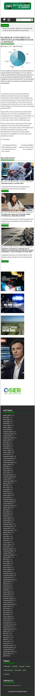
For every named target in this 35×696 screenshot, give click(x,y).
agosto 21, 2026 (7, 181)
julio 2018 (6, 608)
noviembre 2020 (8, 551)
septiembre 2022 (8, 505)
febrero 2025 (7, 452)
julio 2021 (6, 534)
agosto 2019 (7, 582)
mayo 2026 (6, 421)
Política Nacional (8, 670)
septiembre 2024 (8, 462)
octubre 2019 (7, 577)
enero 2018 (6, 621)
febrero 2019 (7, 594)
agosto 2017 (7, 631)
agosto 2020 (7, 557)
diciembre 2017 (7, 623)
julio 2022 (6, 510)
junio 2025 (6, 444)
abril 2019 (6, 590)
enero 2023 (6, 497)
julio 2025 (6, 442)
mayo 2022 (6, 514)
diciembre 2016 (7, 645)
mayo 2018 (6, 612)
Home (4, 28)
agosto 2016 (7, 654)
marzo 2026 (6, 425)
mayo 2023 (6, 489)
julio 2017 (6, 633)
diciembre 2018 (7, 598)
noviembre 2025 (8, 434)
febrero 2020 (7, 569)
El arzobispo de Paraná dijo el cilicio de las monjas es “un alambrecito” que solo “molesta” (9, 148)
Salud (24, 670)
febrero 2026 (7, 427)
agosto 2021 (7, 532)
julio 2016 (6, 656)
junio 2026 (6, 419)
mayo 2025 (6, 446)
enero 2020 (6, 571)
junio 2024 (6, 468)
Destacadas (7, 666)
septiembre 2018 (8, 604)
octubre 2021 (7, 528)
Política (28, 666)
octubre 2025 (7, 436)
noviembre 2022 (8, 501)
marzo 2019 (6, 592)
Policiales (21, 666)
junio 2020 (6, 561)
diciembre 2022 (7, 499)
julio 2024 (6, 466)
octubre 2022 (7, 503)
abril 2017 (6, 639)
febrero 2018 (7, 619)
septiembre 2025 (8, 438)
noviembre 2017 (8, 625)
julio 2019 (6, 584)
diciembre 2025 (7, 431)
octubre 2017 (7, 627)
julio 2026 (6, 417)
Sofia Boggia (19, 46)
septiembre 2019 (8, 579)
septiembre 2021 (8, 530)
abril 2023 (6, 491)
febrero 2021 (7, 545)
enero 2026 (6, 429)
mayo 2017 (6, 637)
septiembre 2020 (8, 555)
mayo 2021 (6, 538)
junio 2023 (6, 487)
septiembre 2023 (8, 481)
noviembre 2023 (8, 477)
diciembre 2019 (7, 573)
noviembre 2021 (8, 526)
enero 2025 (6, 454)
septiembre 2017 (8, 629)
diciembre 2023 (7, 475)
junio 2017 (6, 635)
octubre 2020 (7, 553)
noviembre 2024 (8, 458)
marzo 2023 (6, 493)
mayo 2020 (6, 563)
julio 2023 (6, 485)
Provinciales (11, 28)
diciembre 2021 (7, 524)
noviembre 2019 (8, 575)
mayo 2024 (6, 471)
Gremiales (14, 666)
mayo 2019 (6, 588)
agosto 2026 (7, 415)
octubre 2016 (7, 649)
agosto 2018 (7, 606)
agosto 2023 (7, 483)
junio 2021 (6, 536)
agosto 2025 (7, 440)
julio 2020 (6, 559)
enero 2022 (6, 522)
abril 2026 (6, 423)
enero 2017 (6, 643)
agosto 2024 (7, 464)
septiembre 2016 (8, 651)
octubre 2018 (7, 602)
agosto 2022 (7, 508)
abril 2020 (6, 565)
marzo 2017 (6, 641)
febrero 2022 (7, 520)
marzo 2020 (6, 567)
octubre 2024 (7, 460)
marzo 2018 (6, 617)
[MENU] (8, 20)
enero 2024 (6, 473)
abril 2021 (6, 540)
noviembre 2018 (8, 600)
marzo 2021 (6, 542)
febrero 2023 (7, 495)
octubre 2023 (7, 479)
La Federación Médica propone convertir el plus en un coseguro (26, 147)
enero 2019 (6, 596)
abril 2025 (6, 448)
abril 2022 (6, 516)
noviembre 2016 (8, 647)
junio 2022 (6, 512)
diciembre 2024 (7, 456)
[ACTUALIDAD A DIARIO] (4, 19)
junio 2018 (6, 610)
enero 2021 (6, 547)
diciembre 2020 (7, 549)
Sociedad (6, 674)
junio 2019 (6, 586)
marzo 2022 (6, 518)
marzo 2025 (6, 450)
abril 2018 (6, 614)
